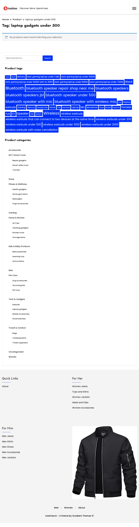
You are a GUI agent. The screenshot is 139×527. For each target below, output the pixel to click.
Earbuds (16, 304)
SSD (32, 114)
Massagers (17, 199)
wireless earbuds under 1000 (61, 124)
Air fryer (15, 223)
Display (126, 102)
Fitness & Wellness (18, 184)
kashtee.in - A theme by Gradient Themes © (69, 515)
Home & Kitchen (16, 217)
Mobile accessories (20, 314)
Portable (126, 107)
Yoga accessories (20, 203)
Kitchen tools (18, 232)
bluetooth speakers (112, 88)
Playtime (116, 107)
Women (12, 356)
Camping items (19, 338)
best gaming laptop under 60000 (71, 82)
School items (18, 261)
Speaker (23, 114)
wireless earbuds (72, 114)
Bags (14, 333)
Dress (11, 179)
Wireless (51, 113)
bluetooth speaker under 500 (71, 95)
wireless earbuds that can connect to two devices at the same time (50, 119)
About (5, 386)
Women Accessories (83, 407)
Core (119, 102)
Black (129, 82)
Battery (21, 76)
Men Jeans (8, 436)
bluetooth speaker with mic (29, 101)
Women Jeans (80, 386)
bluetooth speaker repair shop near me (60, 88)
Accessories (15, 150)
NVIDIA (108, 107)
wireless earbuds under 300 (113, 119)
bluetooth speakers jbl (25, 95)
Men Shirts (7, 441)
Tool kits (16, 170)
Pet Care (13, 275)
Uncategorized (16, 351)
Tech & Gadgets (17, 299)
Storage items (18, 237)
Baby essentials (19, 252)
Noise (101, 107)
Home (53, 107)
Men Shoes (8, 446)
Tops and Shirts (80, 391)
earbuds (11, 107)
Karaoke (66, 107)
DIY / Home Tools (17, 155)
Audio (8, 77)
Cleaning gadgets (20, 228)
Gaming (22, 107)
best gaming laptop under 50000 (78, 76)
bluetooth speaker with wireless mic (85, 101)
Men (11, 270)
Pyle (8, 113)
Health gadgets (19, 189)
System (39, 114)
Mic (83, 107)
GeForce (31, 107)
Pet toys (16, 290)
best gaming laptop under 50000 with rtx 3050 (29, 82)
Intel (59, 108)
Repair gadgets (19, 160)
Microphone (92, 107)
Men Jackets (9, 457)
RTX (13, 114)
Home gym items (20, 194)
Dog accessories (19, 280)
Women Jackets (81, 397)
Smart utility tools (20, 165)
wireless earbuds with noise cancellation (32, 130)
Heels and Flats (80, 402)
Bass (13, 77)
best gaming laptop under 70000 (106, 82)
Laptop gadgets (19, 309)
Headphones (42, 107)
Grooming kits (18, 285)
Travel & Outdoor (17, 327)
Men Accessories (11, 452)
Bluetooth (15, 88)
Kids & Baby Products (19, 246)
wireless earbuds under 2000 (100, 124)
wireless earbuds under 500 (23, 124)
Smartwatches (19, 319)
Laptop (75, 107)
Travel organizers (20, 343)
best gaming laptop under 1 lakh (43, 76)
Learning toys (18, 256)
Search (47, 58)
